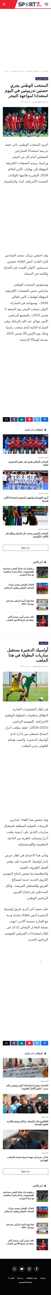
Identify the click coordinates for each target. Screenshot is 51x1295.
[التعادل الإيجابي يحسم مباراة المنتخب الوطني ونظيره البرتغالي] (42, 588)
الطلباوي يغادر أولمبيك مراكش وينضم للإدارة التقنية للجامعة (27, 1123)
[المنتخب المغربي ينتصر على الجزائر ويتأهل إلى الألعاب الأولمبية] (25, 515)
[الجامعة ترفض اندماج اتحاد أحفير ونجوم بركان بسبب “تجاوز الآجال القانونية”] (25, 1068)
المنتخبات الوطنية (32, 71)
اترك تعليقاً (25, 547)
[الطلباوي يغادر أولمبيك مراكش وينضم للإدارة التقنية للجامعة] (25, 1103)
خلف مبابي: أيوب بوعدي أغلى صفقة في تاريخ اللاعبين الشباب (20, 618)
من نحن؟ (20, 1278)
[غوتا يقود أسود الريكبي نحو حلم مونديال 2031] (42, 604)
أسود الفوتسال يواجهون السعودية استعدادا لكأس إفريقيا (26, 499)
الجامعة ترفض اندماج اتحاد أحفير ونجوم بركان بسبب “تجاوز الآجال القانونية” (27, 1087)
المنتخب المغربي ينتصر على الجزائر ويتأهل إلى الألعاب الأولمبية (26, 535)
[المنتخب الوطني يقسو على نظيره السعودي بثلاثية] (25, 444)
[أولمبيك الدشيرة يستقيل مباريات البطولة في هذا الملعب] (25, 686)
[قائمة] (46, 4)
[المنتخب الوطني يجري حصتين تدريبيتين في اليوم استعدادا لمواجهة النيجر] (25, 122)
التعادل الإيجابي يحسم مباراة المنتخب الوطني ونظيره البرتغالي (19, 586)
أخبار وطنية (43, 643)
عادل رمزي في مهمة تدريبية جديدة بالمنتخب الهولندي (27, 1158)
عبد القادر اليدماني (37, 102)
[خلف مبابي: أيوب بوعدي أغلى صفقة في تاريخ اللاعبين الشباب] (42, 621)
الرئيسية (45, 71)
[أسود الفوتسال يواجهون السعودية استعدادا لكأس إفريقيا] (25, 480)
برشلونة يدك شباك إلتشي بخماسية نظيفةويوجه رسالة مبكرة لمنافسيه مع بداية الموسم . (18, 571)
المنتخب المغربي (17, 71)
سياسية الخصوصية (25, 1282)
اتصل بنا (11, 1278)
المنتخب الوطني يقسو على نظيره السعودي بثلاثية (28, 463)
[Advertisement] (25, 39)
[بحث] (4, 4)
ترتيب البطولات (31, 1278)
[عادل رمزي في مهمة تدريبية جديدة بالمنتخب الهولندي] (25, 1139)
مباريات (42, 1278)
